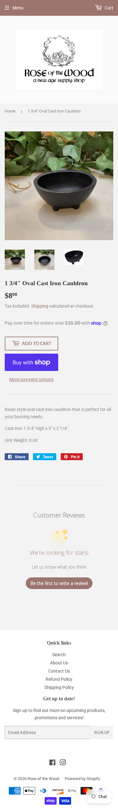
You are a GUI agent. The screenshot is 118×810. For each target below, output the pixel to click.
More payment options (31, 379)
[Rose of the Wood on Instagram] (63, 763)
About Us (59, 662)
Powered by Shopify (82, 778)
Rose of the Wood (43, 778)
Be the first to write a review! (59, 583)
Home (10, 111)
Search (59, 654)
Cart (108, 7)
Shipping (39, 306)
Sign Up (101, 732)
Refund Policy (59, 679)
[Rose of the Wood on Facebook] (52, 763)
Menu (18, 7)
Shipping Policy (59, 687)
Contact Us (59, 671)
